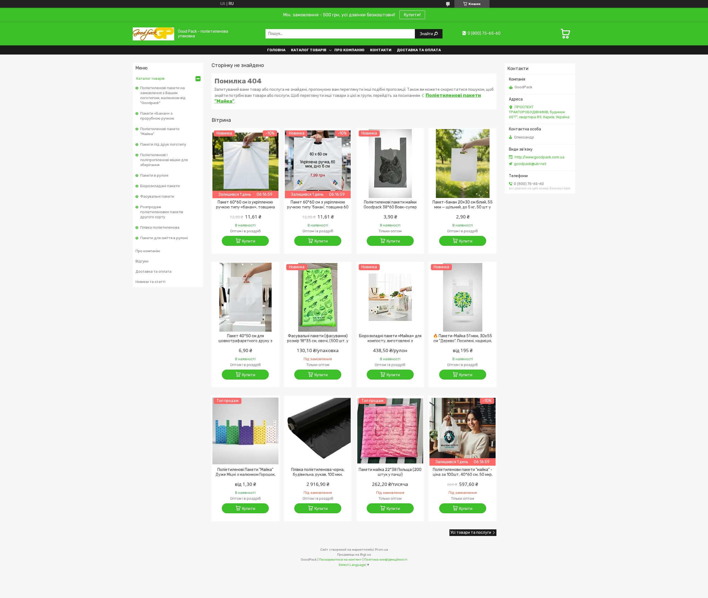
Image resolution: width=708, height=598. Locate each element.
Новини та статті (150, 282)
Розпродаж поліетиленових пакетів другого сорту (161, 212)
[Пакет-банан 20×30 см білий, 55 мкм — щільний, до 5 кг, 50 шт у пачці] (463, 163)
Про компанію (349, 50)
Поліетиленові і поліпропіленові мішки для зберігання (164, 160)
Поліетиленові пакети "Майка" (159, 131)
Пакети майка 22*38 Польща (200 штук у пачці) (390, 472)
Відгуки (142, 261)
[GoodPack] (153, 33)
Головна (276, 50)
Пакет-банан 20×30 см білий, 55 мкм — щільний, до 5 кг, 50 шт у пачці (463, 207)
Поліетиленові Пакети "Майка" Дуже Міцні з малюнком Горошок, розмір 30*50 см (245, 474)
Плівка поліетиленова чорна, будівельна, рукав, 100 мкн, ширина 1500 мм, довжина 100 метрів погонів (318, 477)
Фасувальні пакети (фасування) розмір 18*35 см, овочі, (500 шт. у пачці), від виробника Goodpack (317, 341)
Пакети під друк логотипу (163, 144)
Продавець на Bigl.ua (354, 554)
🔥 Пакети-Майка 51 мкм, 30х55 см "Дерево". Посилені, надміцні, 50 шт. (462, 341)
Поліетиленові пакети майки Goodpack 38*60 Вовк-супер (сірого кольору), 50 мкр (390, 207)
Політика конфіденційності (385, 559)
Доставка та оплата (419, 50)
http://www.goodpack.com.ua (539, 157)
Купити (248, 241)
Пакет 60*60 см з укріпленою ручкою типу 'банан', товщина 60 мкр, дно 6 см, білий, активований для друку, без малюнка (317, 210)
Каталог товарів (308, 50)
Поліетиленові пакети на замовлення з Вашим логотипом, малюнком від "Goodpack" (163, 95)
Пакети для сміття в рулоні (164, 238)
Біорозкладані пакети (160, 186)
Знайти (427, 33)
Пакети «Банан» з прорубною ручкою (157, 115)
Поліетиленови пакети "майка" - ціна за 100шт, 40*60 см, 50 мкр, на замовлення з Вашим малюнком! (463, 477)
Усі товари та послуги (471, 532)
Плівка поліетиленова (159, 227)
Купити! (412, 14)
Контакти (380, 50)
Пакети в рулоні (154, 175)
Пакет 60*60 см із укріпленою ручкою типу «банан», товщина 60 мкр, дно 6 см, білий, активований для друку (245, 210)
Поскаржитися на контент (340, 559)
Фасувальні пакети (157, 196)
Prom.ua (381, 549)
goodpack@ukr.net (530, 164)
